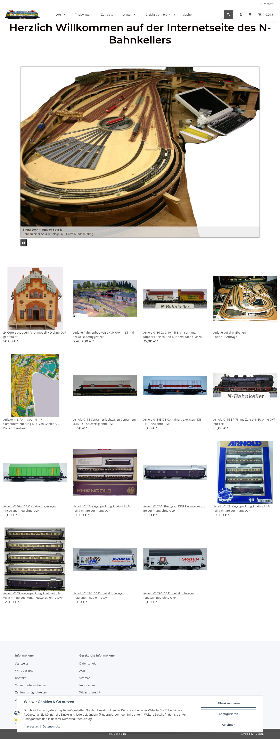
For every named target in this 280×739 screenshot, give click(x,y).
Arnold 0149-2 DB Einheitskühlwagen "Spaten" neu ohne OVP (168, 595)
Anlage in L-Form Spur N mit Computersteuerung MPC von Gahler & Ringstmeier (30, 422)
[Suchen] (228, 14)
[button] (240, 14)
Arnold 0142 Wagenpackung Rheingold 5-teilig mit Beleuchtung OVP (101, 508)
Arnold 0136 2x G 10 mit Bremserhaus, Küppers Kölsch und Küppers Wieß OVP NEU (174, 335)
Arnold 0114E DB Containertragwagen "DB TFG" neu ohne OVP (172, 422)
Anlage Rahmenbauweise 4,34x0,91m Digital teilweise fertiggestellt (103, 335)
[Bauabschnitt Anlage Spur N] (140, 152)
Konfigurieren (228, 714)
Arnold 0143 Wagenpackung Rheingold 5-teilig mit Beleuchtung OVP (241, 508)
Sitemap (85, 678)
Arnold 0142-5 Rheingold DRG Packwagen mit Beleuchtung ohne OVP (174, 508)
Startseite (21, 663)
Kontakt (20, 678)
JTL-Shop (259, 734)
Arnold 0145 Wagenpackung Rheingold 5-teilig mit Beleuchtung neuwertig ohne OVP (33, 595)
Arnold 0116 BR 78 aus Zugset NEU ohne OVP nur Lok (244, 422)
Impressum (31, 726)
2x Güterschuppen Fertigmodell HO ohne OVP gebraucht (34, 335)
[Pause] (23, 242)
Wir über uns (24, 671)
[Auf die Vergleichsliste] (49, 273)
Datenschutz (51, 726)
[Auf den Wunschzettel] (59, 273)
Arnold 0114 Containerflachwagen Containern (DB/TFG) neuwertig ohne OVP (104, 422)
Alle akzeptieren (228, 703)
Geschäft (267, 4)
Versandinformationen (30, 685)
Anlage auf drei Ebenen (229, 332)
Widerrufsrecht (89, 692)
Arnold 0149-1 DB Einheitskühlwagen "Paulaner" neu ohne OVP (98, 595)
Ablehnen (228, 724)
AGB (82, 671)
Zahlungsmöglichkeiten (31, 692)
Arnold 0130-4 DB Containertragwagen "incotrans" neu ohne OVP (29, 508)
